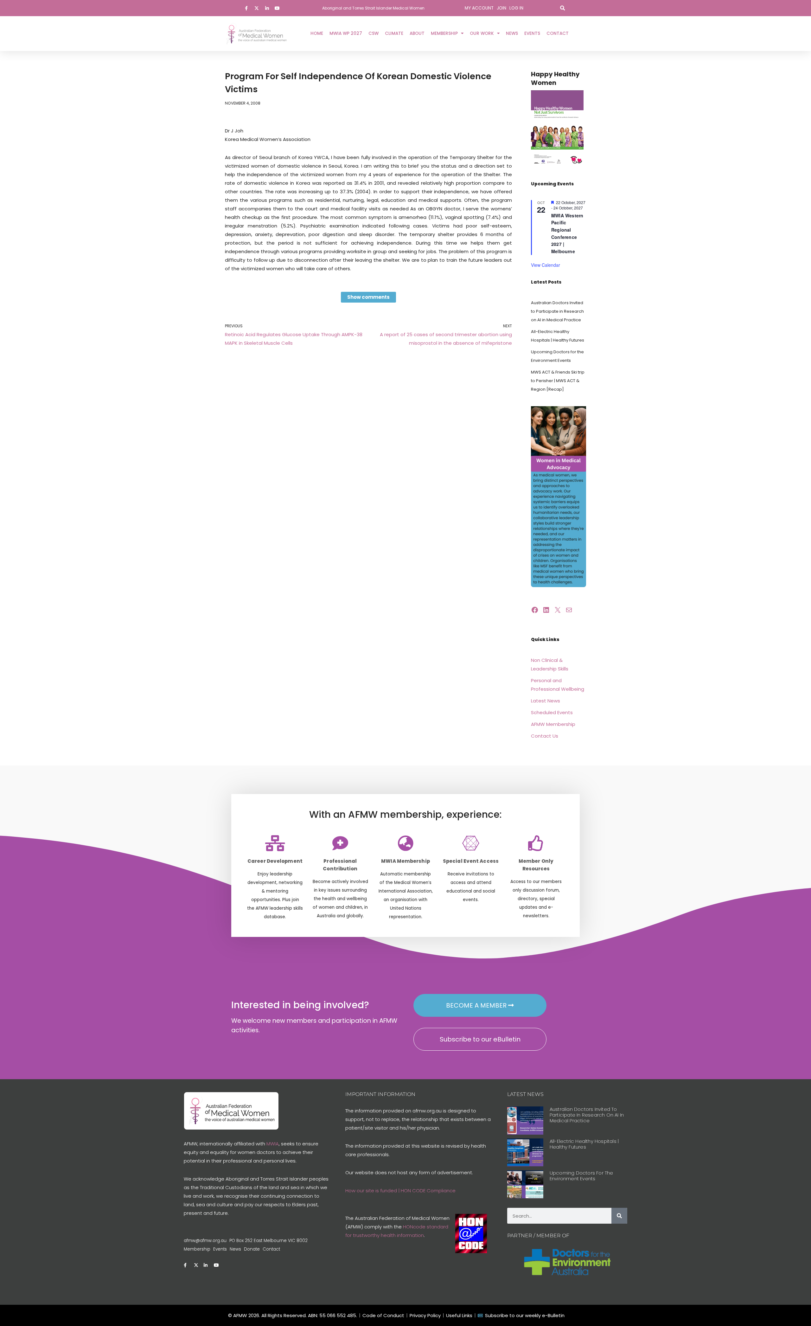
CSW (373, 33)
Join (501, 8)
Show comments (368, 297)
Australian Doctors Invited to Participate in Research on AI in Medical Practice (557, 311)
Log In (516, 8)
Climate (394, 33)
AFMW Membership (553, 724)
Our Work (482, 33)
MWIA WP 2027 (345, 33)
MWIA (272, 1143)
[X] (557, 610)
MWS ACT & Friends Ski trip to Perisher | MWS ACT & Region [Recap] (557, 380)
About (417, 33)
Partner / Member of (538, 1236)
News (512, 33)
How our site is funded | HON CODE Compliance (400, 1190)
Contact (557, 33)
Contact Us (544, 736)
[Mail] (569, 610)
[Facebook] (535, 610)
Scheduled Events (552, 712)
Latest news (525, 1094)
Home (316, 33)
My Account (479, 8)
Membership (444, 33)
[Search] (619, 1216)
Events (532, 33)
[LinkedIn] (546, 610)
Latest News (545, 700)
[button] (562, 8)
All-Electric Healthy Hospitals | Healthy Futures (584, 1144)
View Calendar (545, 265)
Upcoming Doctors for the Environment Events (581, 1175)
